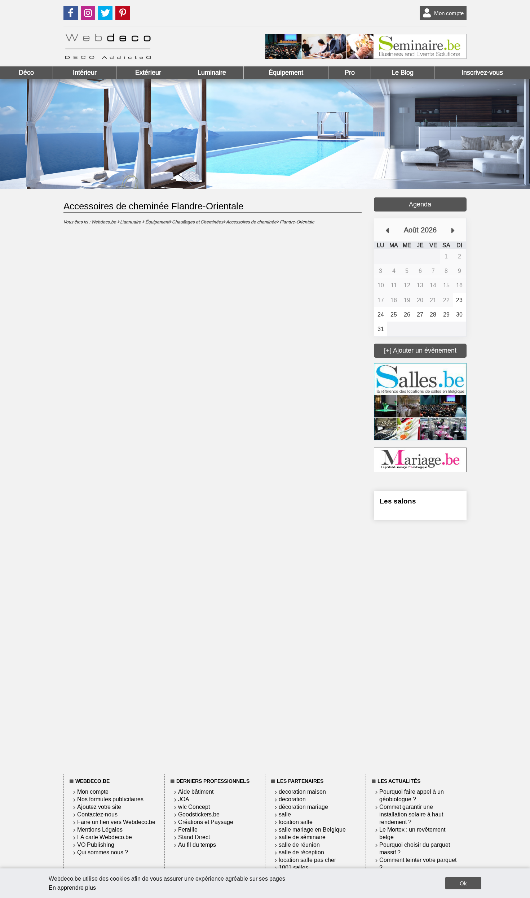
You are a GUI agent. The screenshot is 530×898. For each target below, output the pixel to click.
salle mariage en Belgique (312, 829)
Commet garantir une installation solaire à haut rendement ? (411, 814)
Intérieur (85, 72)
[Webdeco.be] (107, 57)
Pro (350, 72)
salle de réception (301, 852)
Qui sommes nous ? (102, 852)
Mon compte (449, 13)
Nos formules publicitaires (110, 799)
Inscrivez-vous (482, 72)
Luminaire (212, 72)
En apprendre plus (72, 888)
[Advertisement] (420, 645)
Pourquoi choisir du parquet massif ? (414, 848)
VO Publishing (95, 845)
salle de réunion (299, 845)
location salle (296, 822)
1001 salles (293, 867)
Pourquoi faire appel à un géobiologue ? (411, 795)
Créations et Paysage (205, 822)
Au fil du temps (197, 845)
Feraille (188, 829)
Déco (26, 72)
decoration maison (302, 791)
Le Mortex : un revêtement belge (412, 833)
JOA (183, 799)
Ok (463, 883)
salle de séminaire (302, 837)
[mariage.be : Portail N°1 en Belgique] (420, 470)
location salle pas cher (307, 860)
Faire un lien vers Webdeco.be (116, 822)
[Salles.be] (420, 438)
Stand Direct (194, 837)
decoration (292, 799)
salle (285, 814)
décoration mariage (303, 807)
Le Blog (403, 72)
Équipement (286, 72)
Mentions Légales (100, 829)
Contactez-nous (97, 814)
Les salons (398, 501)
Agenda (420, 204)
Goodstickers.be (199, 814)
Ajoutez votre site (99, 807)
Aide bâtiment (195, 791)
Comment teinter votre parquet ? (417, 863)
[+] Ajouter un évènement (420, 350)
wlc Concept (194, 807)
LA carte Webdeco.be (104, 837)
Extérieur (148, 72)
